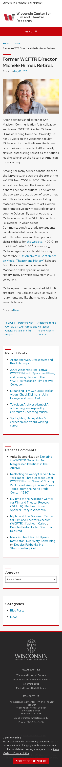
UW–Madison (23, 2)
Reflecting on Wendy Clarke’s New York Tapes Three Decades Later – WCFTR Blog (33, 477)
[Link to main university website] (31, 661)
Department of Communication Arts (31, 679)
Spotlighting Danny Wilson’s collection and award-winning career (29, 421)
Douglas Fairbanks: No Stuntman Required (31, 529)
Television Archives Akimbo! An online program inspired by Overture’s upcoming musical (30, 408)
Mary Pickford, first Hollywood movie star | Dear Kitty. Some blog (32, 539)
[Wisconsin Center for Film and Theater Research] (9, 17)
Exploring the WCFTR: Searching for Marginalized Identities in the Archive (31, 462)
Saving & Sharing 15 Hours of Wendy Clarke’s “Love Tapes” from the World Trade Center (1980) (32, 486)
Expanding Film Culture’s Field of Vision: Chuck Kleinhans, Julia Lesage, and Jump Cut (31, 394)
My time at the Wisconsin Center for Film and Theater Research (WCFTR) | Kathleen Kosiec (31, 502)
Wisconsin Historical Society (31, 675)
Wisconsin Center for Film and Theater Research (34, 17)
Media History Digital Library (31, 687)
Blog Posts (17, 610)
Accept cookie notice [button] (31, 761)
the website (34, 241)
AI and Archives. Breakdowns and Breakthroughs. (31, 361)
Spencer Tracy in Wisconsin (28, 510)
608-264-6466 (35, 722)
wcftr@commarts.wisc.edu (34, 717)
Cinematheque (31, 683)
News (16, 310)
